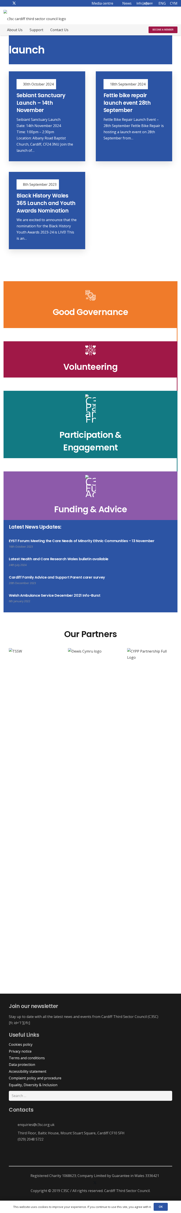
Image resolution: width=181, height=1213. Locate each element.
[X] (94, 1183)
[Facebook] (77, 1183)
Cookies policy (20, 1044)
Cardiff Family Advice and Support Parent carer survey (57, 577)
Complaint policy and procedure (35, 1078)
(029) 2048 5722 (30, 1139)
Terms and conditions (27, 1057)
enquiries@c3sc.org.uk (36, 1124)
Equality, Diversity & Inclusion (33, 1084)
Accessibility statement (27, 1071)
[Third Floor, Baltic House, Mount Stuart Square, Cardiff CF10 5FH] (13, 1133)
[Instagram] (86, 1183)
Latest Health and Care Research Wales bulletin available (58, 559)
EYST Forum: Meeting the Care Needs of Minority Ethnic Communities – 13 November (82, 540)
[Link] (90, 359)
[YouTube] (103, 1183)
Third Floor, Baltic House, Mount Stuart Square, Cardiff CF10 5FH (71, 1133)
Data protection (22, 1064)
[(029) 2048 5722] (13, 1139)
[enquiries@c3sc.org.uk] (13, 1124)
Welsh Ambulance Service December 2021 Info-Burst (54, 595)
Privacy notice (20, 1051)
